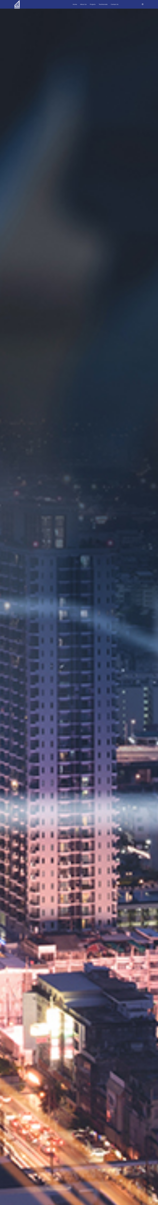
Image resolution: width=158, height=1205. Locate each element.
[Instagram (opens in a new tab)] (142, 4)
